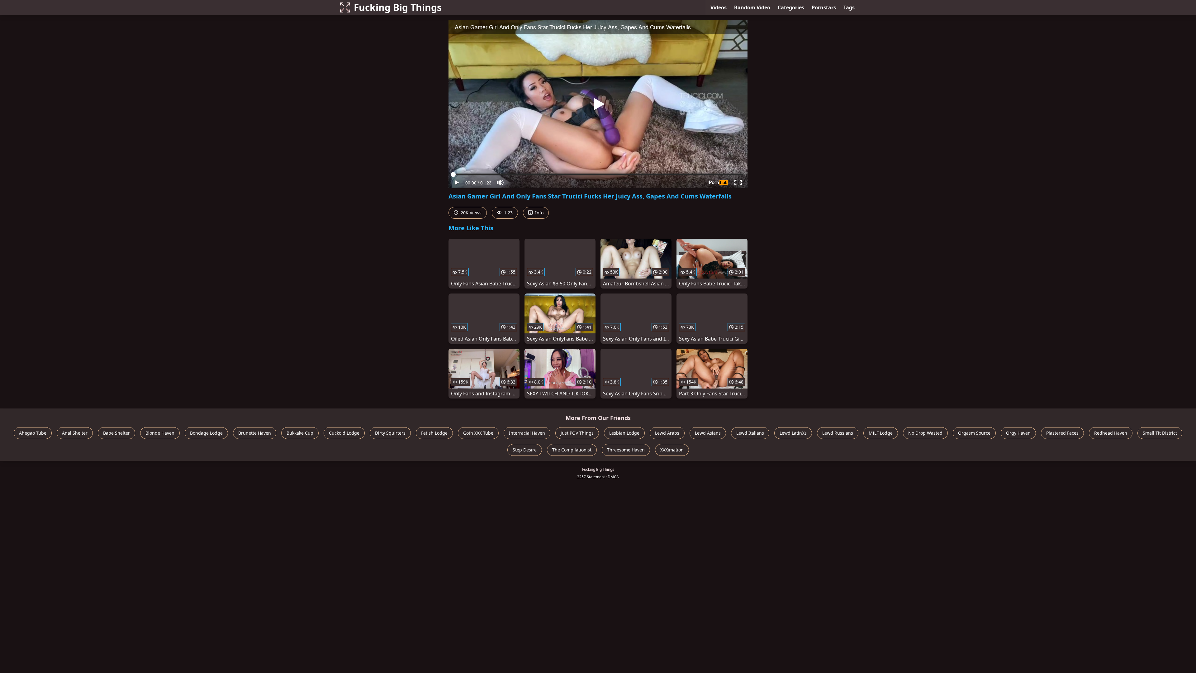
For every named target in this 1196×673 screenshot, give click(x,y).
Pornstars (824, 7)
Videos (718, 7)
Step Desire (525, 450)
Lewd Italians (750, 433)
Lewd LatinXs (793, 433)
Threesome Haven (626, 450)
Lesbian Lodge (624, 433)
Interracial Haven (527, 433)
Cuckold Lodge (344, 433)
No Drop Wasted (925, 433)
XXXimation (672, 450)
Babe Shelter (116, 433)
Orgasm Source (974, 433)
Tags (849, 7)
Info (538, 213)
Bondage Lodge (206, 433)
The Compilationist (571, 450)
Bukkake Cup (300, 433)
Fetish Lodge (434, 433)
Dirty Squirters (390, 433)
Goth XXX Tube (478, 433)
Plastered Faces (1062, 433)
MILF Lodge (881, 433)
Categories (791, 7)
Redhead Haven (1110, 433)
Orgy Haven (1018, 433)
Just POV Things (577, 433)
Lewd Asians (708, 433)
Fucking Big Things (398, 7)
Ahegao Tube (32, 433)
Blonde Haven (159, 433)
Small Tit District (1160, 433)
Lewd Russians (837, 433)
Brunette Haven (254, 433)
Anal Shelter (75, 433)
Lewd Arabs (667, 433)
